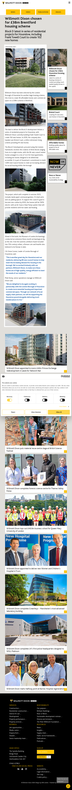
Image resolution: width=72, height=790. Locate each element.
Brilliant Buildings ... (44, 711)
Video (28, 12)
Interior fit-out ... (15, 714)
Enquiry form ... (14, 733)
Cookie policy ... (42, 777)
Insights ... (40, 730)
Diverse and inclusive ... (45, 719)
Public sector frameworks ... (46, 736)
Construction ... (14, 708)
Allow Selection (36, 412)
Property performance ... (17, 719)
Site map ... (41, 774)
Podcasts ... (41, 741)
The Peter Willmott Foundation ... (48, 722)
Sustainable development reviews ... (49, 716)
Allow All (59, 412)
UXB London (44, 782)
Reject (13, 412)
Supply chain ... (42, 733)
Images (58, 12)
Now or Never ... (42, 714)
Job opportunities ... (16, 727)
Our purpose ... (42, 708)
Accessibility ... (42, 769)
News (13, 12)
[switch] (27, 400)
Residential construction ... (18, 711)
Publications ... (42, 738)
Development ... (15, 716)
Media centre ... (14, 730)
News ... (39, 727)
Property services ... (16, 722)
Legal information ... (44, 772)
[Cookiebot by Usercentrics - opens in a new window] (62, 376)
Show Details (63, 406)
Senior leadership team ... (18, 738)
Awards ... (12, 736)
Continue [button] (44, 757)
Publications (43, 12)
